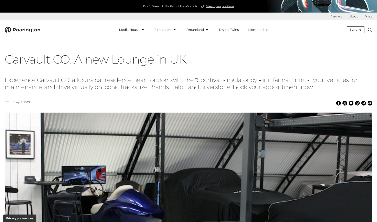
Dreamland (195, 30)
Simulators (163, 30)
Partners (336, 16)
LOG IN (355, 30)
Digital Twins (229, 30)
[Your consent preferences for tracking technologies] (19, 218)
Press (368, 16)
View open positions (220, 6)
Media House (129, 30)
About (353, 16)
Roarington (27, 30)
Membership (258, 30)
